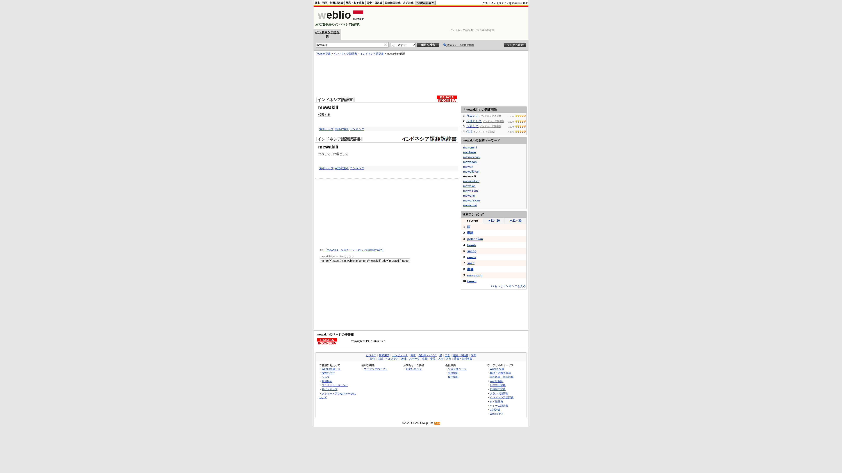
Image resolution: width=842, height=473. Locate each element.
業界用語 (384, 355)
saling (471, 251)
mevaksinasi (471, 157)
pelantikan (475, 239)
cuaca (471, 257)
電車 (413, 355)
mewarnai (470, 205)
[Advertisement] (448, 18)
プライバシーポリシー (335, 385)
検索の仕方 (328, 372)
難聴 (470, 233)
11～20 (494, 220)
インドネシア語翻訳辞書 (339, 139)
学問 (473, 355)
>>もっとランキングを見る (508, 286)
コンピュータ (400, 355)
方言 (448, 358)
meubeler (469, 152)
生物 (425, 358)
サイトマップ (329, 389)
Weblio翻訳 (496, 381)
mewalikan (470, 190)
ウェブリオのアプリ (376, 368)
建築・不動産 (460, 355)
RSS (437, 423)
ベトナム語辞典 (499, 405)
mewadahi (470, 162)
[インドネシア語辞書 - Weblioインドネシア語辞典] (340, 20)
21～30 (515, 220)
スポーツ (414, 358)
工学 (447, 355)
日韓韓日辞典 (393, 3)
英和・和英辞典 (355, 3)
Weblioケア (496, 413)
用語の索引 (342, 129)
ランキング (357, 129)
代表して (324, 154)
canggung (475, 275)
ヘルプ (326, 377)
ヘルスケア (392, 358)
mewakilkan (471, 181)
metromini (470, 147)
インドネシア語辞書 (372, 53)
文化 (372, 358)
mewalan (469, 186)
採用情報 (453, 377)
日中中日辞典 (374, 3)
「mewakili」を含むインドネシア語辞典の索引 (354, 250)
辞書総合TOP (520, 3)
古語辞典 (408, 3)
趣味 (404, 358)
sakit (471, 263)
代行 (469, 131)
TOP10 (472, 220)
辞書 (317, 3)
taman (471, 281)
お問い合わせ (414, 368)
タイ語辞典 (496, 401)
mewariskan (471, 200)
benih (471, 245)
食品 (432, 358)
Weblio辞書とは (331, 368)
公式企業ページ (457, 368)
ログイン (503, 3)
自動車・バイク (427, 355)
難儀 (470, 269)
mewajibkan (471, 171)
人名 (440, 358)
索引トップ (326, 129)
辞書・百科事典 (463, 358)
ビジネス (371, 355)
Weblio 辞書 (323, 53)
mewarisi (469, 195)
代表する (324, 114)
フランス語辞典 (499, 393)
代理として (340, 154)
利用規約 (327, 381)
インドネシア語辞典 (345, 53)
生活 (380, 358)
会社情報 (453, 372)
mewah (468, 166)
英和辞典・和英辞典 (502, 377)
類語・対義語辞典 (332, 3)
